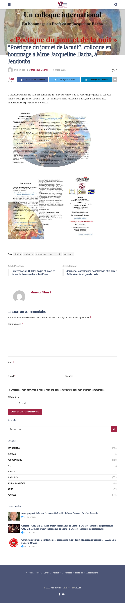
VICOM (78, 588)
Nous (10, 489)
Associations (15, 460)
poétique (68, 254)
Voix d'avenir (56, 588)
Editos (11, 471)
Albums (12, 454)
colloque (28, 254)
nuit (59, 254)
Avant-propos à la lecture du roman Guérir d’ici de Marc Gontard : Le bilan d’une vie (59, 513)
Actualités (20, 13)
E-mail (12, 376)
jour (51, 254)
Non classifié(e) (16, 483)
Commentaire (15, 324)
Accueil (11, 13)
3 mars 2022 (59, 70)
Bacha (18, 254)
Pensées (12, 495)
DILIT (10, 466)
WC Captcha (13, 397)
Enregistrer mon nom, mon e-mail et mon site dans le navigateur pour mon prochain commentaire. (58, 390)
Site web (69, 376)
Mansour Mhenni (39, 70)
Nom (11, 362)
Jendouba (41, 254)
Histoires (13, 477)
